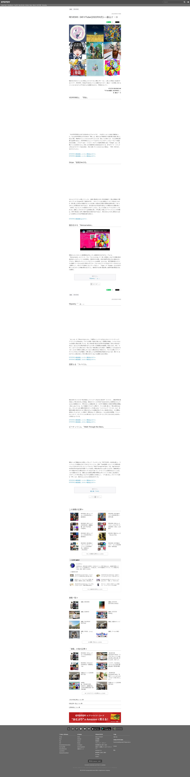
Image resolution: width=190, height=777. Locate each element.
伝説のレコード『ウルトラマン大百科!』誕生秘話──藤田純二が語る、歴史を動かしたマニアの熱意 (84, 581)
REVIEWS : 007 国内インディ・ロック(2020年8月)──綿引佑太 (114, 544)
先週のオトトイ (80, 748)
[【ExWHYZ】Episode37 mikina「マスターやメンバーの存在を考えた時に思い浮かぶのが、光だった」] (72, 575)
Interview (79, 738)
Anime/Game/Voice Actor (64, 744)
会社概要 (97, 738)
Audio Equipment (81, 746)
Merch (34, 5)
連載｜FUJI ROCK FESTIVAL (85, 622)
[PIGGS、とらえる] (74, 635)
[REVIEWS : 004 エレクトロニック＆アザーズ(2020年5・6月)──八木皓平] (101, 527)
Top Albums (10, 5)
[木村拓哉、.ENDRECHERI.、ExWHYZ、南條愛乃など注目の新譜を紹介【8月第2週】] (74, 686)
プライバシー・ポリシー (100, 742)
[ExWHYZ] (74, 615)
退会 (114, 750)
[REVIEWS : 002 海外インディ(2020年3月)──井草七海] (101, 517)
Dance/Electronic (63, 748)
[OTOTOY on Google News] (88, 728)
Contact (115, 746)
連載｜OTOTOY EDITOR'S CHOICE (113, 602)
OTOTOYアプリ (98, 750)
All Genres (66, 734)
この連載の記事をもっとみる (95, 554)
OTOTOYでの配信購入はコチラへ (78, 219)
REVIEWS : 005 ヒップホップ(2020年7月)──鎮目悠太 (87, 534)
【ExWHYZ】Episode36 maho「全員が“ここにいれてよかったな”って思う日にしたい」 (110, 576)
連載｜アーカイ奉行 (113, 631)
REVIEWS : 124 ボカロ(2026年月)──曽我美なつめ (87, 664)
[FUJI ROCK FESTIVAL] (74, 625)
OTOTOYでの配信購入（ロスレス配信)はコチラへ (82, 359)
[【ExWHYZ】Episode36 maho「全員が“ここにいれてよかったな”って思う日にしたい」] (98, 575)
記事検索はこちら (74, 707)
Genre (61, 734)
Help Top (115, 736)
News (31, 5)
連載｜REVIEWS (85, 602)
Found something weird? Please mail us (121, 742)
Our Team (97, 754)
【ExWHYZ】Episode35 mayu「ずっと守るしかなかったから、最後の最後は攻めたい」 (84, 585)
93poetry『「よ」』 (95, 278)
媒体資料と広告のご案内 (100, 752)
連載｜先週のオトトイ (114, 621)
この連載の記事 (75, 509)
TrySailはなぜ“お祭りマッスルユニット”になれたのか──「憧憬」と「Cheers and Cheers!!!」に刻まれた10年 (110, 581)
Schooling (44, 5)
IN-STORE (39, 5)
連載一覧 (73, 598)
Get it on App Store (95, 728)
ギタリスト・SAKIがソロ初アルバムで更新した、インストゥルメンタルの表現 (110, 584)
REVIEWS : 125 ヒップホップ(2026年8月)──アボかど (87, 654)
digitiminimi (102, 770)
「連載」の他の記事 (77, 649)
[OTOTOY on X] (68, 728)
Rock (60, 738)
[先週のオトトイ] (101, 625)
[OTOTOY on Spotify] (80, 728)
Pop (60, 740)
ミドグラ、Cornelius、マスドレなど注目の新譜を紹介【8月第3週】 (114, 664)
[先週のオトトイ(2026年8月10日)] (101, 686)
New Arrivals (22, 5)
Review (78, 742)
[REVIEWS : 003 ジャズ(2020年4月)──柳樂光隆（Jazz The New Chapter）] (74, 527)
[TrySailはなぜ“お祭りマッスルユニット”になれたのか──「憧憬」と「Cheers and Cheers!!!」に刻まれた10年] (98, 580)
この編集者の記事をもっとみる (95, 589)
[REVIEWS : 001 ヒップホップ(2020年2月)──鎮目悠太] (74, 517)
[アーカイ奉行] (101, 635)
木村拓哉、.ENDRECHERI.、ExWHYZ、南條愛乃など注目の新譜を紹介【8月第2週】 (87, 686)
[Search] (185, 2)
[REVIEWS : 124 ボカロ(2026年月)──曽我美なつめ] (74, 666)
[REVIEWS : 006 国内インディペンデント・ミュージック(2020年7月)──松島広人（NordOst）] (74, 546)
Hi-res (60, 736)
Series (78, 736)
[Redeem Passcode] (188, 2)
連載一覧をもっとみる (96, 642)
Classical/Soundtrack (64, 752)
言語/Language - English (95, 761)
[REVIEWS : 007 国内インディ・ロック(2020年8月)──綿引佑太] (101, 546)
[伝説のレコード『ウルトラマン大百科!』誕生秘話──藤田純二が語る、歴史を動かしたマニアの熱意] (72, 580)
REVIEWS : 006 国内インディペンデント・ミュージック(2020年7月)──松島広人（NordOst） (87, 546)
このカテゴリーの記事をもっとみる (95, 693)
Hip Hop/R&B (62, 746)
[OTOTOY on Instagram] (72, 728)
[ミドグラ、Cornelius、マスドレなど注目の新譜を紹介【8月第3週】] (101, 666)
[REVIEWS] (74, 605)
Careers (97, 756)
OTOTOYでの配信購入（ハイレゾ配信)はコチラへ (82, 154)
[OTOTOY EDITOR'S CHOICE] (101, 605)
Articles (27, 5)
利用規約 (97, 740)
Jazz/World (61, 750)
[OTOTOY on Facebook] (76, 728)
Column (79, 740)
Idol (60, 742)
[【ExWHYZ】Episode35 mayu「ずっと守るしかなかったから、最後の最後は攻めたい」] (72, 584)
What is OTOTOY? (99, 736)
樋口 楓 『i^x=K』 (95, 491)
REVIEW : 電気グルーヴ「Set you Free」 (114, 534)
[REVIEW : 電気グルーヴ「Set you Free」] (101, 536)
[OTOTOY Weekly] (101, 615)
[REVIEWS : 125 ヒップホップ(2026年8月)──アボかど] (74, 656)
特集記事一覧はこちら (75, 703)
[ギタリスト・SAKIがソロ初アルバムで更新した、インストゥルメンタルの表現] (98, 584)
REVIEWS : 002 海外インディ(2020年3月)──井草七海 (114, 515)
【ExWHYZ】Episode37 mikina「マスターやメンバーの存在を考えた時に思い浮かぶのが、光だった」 (84, 576)
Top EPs (16, 5)
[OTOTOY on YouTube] (84, 728)
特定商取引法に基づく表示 (101, 744)
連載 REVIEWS (74, 9)
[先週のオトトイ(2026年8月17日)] (74, 676)
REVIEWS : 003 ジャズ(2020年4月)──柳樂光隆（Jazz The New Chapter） (87, 526)
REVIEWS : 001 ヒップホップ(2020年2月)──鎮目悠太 (87, 515)
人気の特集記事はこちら (75, 699)
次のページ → (95, 276)
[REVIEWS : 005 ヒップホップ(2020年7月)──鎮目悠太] (74, 536)
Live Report (79, 744)
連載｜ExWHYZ (85, 612)
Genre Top (3, 5)
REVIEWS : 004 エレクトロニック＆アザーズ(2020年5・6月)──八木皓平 (114, 526)
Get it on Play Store (106, 728)
